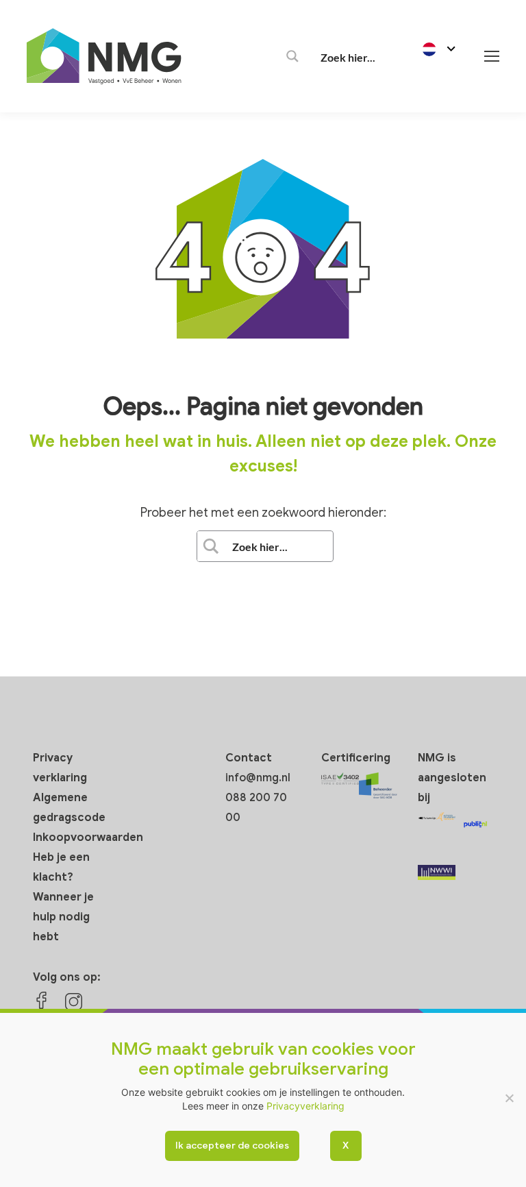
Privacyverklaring (305, 1106)
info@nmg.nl (257, 778)
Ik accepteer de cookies (232, 1145)
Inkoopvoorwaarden (88, 837)
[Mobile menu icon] (492, 56)
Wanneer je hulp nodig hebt (63, 917)
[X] (509, 1098)
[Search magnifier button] (292, 56)
